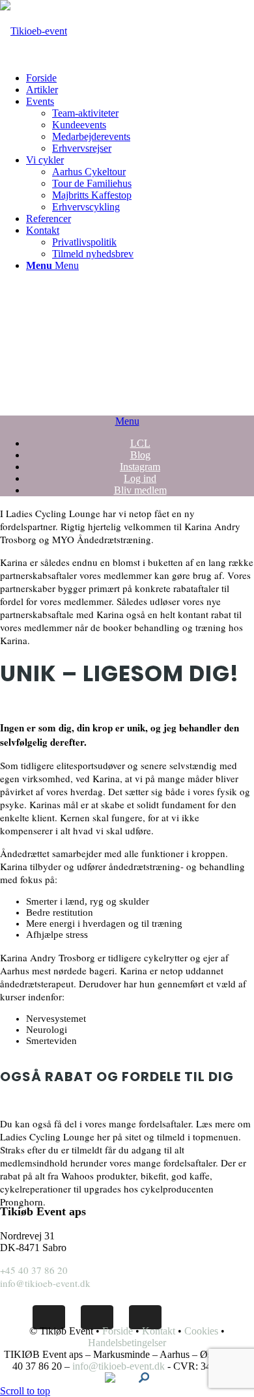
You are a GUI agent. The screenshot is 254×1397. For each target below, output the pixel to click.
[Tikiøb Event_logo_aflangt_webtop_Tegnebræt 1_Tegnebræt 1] (33, 30)
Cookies (201, 1330)
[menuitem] (140, 78)
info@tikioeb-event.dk (45, 1283)
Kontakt (158, 1330)
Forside (117, 1330)
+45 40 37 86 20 (34, 1270)
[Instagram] (145, 1317)
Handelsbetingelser (127, 1342)
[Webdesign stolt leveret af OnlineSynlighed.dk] (144, 1379)
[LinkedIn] (97, 1317)
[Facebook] (49, 1317)
